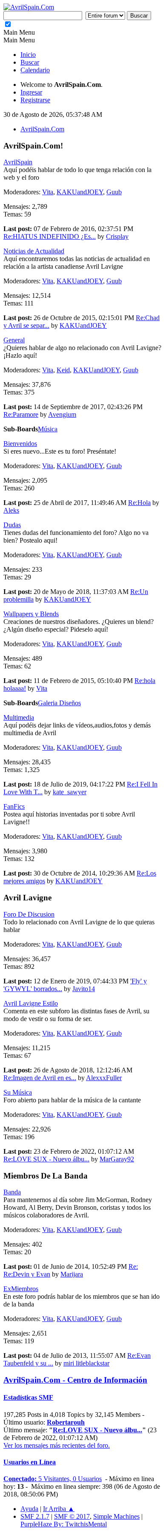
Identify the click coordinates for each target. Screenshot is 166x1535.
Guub (114, 192)
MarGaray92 (117, 1159)
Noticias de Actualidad (33, 251)
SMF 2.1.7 (34, 1516)
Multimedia (18, 717)
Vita (47, 192)
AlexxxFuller (104, 1077)
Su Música (17, 1092)
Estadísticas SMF (28, 1397)
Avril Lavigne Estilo (30, 1003)
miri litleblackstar (86, 1363)
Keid (63, 370)
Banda (12, 1192)
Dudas (12, 524)
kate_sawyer (69, 792)
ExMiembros (20, 1288)
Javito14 (83, 988)
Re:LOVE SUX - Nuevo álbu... (46, 1159)
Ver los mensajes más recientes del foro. (56, 1445)
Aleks (11, 510)
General (14, 340)
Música (47, 429)
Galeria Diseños (59, 703)
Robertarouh (66, 1422)
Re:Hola (139, 502)
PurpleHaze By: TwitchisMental (63, 1524)
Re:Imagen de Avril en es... (39, 1077)
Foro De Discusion (28, 914)
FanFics (14, 806)
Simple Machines (116, 1516)
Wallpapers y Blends (31, 614)
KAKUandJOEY (80, 192)
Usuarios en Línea (29, 1462)
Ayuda (29, 1508)
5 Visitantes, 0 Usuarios (52, 1478)
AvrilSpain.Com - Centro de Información (75, 1379)
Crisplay (117, 236)
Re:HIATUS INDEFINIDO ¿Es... (49, 236)
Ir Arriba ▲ (58, 1508)
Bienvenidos (20, 443)
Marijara (71, 1274)
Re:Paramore (20, 414)
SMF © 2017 (72, 1516)
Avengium (62, 414)
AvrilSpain (17, 162)
